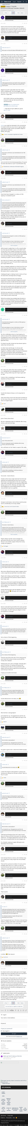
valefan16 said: (5, 80)
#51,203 (25, 760)
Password (3, 1023)
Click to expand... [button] (14, 245)
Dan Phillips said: (5, 522)
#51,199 (25, 648)
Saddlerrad (4, 10)
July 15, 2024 (7, 110)
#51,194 (25, 498)
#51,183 (25, 76)
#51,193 (25, 458)
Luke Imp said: (5, 233)
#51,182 (25, 43)
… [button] (10, 13)
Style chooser (3, 1115)
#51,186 (25, 178)
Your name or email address (8, 1017)
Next (22, 13)
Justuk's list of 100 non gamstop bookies (3, 1102)
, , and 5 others (11, 506)
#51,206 (25, 854)
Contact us (3, 1117)
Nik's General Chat (7, 1058)
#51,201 (25, 709)
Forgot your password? (6, 1028)
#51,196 (25, 557)
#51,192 (25, 434)
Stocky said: (4, 626)
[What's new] (23, 1)
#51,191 (25, 415)
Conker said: (4, 462)
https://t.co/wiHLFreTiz (13, 104)
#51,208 (25, 902)
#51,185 (25, 146)
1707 (13, 13)
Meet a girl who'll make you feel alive (12, 1056)
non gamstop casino (25, 1109)
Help (14, 1117)
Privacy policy (9, 1117)
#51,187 (25, 229)
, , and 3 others (13, 134)
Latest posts (6, 1053)
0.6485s (17, 1125)
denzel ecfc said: (5, 437)
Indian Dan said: (5, 47)
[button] (1, 1)
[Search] (26, 1)
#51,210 (25, 968)
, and (13, 166)
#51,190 (25, 389)
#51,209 (25, 934)
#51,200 (25, 683)
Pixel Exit (7, 1122)
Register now (19, 1036)
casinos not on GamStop (8, 1109)
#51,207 (25, 881)
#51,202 (25, 733)
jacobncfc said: (5, 793)
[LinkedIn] (10, 1010)
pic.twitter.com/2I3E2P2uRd (11, 106)
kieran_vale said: (5, 200)
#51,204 (25, 789)
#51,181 (25, 23)
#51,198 (25, 622)
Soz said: (4, 906)
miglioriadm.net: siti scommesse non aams (15, 1109)
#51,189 (25, 366)
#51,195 (25, 518)
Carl (26, 1048)
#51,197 (25, 603)
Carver (2, 125)
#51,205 (25, 820)
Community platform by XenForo (13, 1120)
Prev (6, 13)
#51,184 (25, 122)
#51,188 (25, 315)
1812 (18, 13)
